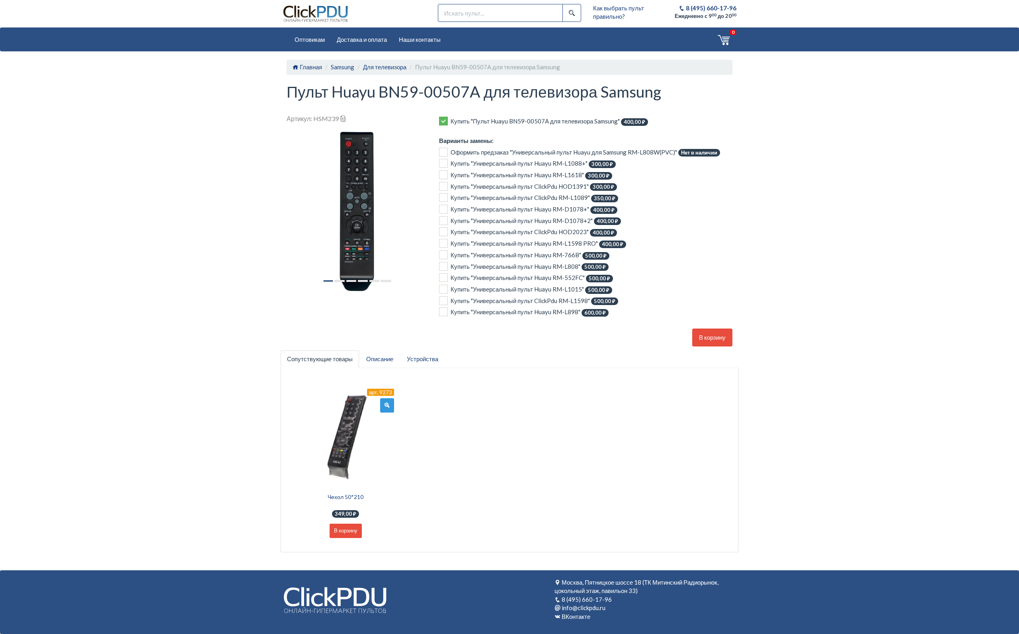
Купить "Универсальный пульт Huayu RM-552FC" (530, 278)
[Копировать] (343, 118)
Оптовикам (310, 39)
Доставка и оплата (362, 39)
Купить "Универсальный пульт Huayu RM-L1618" (530, 175)
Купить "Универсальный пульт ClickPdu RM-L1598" (533, 301)
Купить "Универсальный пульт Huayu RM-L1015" (530, 289)
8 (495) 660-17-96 (710, 8)
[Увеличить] (387, 405)
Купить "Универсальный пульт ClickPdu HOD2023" (532, 232)
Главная (310, 66)
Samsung (342, 66)
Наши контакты (420, 39)
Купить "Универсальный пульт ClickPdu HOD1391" (532, 186)
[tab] (320, 359)
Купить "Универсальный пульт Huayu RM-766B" (529, 255)
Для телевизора (384, 66)
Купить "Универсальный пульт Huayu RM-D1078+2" (534, 221)
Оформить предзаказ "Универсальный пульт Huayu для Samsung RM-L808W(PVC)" (584, 152)
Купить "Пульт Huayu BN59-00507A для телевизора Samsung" (548, 121)
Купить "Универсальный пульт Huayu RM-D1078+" (533, 209)
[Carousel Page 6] (386, 281)
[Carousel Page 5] (374, 281)
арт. (380, 392)
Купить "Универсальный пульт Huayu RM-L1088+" (532, 163)
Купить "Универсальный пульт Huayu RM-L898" (528, 312)
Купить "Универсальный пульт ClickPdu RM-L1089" (533, 198)
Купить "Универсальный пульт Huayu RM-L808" (528, 266)
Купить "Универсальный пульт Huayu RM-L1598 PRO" (537, 243)
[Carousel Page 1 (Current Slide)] (328, 281)
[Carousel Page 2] (340, 281)
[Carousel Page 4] (363, 281)
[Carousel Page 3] (351, 281)
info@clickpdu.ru (583, 607)
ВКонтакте (576, 616)
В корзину (712, 337)
